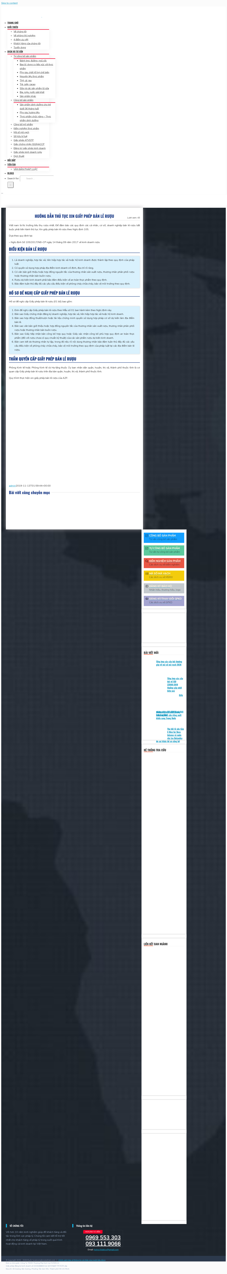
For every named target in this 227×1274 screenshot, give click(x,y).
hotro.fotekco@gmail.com (106, 1249)
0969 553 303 (103, 1237)
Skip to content (9, 3)
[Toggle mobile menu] (2, 192)
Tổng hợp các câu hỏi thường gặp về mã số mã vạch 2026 (169, 663)
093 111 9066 (103, 1243)
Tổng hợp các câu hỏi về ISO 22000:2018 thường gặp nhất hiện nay (175, 684)
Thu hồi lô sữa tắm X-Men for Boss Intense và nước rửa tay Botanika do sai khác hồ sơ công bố (170, 735)
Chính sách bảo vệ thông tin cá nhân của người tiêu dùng (81, 1260)
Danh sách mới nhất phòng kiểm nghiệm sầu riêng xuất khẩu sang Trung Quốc (168, 715)
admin (12, 485)
